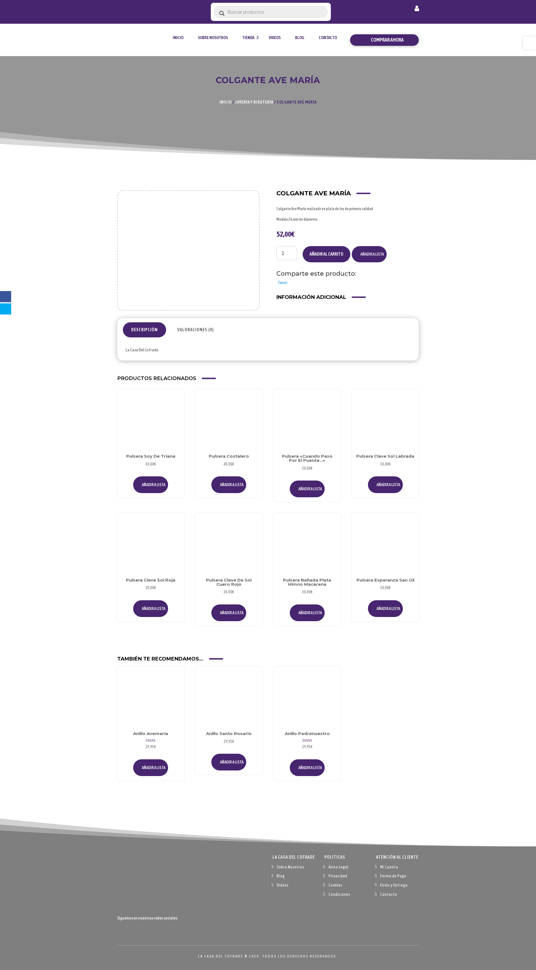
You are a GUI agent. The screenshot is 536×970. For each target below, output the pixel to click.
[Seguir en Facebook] (121, 930)
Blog (299, 37)
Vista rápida (174, 412)
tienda (248, 37)
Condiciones (339, 894)
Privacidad (338, 875)
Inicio (178, 37)
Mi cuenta (417, 9)
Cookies (336, 885)
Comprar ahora (387, 40)
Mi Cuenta (389, 867)
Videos (275, 37)
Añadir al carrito (326, 253)
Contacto (328, 37)
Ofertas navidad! (148, 9)
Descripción (144, 329)
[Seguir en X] (132, 930)
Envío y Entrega (394, 885)
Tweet (282, 282)
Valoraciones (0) (195, 329)
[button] (369, 254)
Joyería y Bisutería (254, 102)
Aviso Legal (339, 867)
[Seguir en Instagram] (144, 930)
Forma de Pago (393, 875)
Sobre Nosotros (213, 37)
